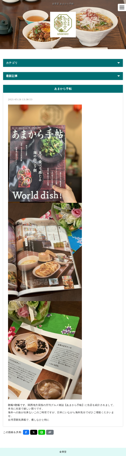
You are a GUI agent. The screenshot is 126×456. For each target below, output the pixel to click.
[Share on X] (33, 432)
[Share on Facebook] (26, 432)
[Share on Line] (41, 432)
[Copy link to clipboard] (50, 432)
